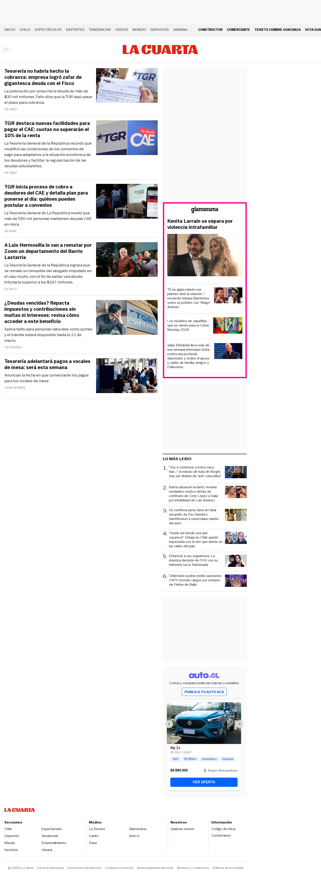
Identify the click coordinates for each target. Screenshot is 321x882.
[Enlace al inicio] (205, 211)
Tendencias (100, 29)
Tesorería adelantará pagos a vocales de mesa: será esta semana (47, 364)
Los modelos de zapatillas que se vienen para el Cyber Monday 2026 (188, 325)
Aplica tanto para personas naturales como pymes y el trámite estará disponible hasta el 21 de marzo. (48, 334)
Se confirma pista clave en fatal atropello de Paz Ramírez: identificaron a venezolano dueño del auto (194, 516)
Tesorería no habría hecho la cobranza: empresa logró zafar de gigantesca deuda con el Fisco (43, 77)
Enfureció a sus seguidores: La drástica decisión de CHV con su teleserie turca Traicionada (193, 560)
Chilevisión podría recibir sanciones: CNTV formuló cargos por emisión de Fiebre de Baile (195, 580)
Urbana (180, 29)
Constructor (210, 29)
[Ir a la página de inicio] (160, 50)
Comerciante (238, 29)
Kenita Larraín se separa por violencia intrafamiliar (200, 224)
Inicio (9, 29)
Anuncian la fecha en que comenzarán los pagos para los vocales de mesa (46, 378)
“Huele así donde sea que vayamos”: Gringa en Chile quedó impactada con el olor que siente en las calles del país (196, 539)
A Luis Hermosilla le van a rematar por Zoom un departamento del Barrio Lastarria (48, 251)
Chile (25, 29)
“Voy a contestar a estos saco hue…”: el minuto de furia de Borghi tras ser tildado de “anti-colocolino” (195, 471)
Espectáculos (48, 29)
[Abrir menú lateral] (7, 49)
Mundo (139, 29)
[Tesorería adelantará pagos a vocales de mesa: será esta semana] (127, 376)
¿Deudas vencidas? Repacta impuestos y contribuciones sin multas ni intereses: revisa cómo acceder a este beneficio (41, 312)
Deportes (75, 29)
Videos (121, 29)
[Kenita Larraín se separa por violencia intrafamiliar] (204, 256)
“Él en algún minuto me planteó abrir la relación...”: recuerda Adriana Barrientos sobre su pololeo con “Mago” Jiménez (189, 298)
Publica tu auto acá (204, 691)
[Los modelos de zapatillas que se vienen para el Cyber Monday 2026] (227, 326)
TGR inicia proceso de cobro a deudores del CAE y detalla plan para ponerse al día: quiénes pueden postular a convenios (46, 196)
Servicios (159, 29)
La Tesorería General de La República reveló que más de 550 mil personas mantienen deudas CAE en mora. (48, 218)
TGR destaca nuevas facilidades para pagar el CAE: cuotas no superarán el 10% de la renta (47, 129)
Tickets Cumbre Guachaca (277, 29)
